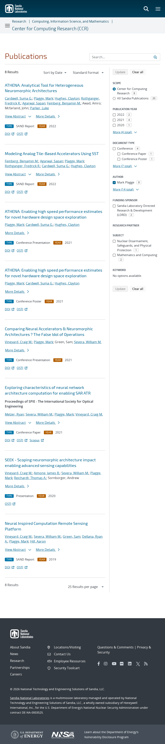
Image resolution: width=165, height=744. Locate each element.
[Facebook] (99, 664)
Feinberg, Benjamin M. (64, 103)
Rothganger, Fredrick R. (22, 166)
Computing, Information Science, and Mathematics (70, 21)
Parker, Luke (39, 108)
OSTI (20, 134)
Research (19, 21)
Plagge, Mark (43, 98)
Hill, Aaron (38, 541)
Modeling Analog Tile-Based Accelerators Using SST (52, 153)
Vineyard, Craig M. (18, 342)
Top (153, 739)
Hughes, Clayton (67, 98)
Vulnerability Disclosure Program (106, 737)
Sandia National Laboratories (29, 698)
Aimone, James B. (47, 473)
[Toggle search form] (146, 8)
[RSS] (147, 664)
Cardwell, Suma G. (18, 98)
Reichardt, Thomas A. (30, 478)
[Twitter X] (139, 664)
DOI (7, 134)
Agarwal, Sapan (33, 103)
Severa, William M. (87, 342)
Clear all (139, 72)
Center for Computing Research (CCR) (50, 28)
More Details (46, 116)
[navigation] (55, 73)
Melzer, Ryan (14, 414)
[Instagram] (107, 664)
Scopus (34, 440)
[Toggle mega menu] (158, 8)
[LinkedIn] (131, 664)
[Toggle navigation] (7, 25)
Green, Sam (71, 536)
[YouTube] (115, 664)
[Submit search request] (155, 57)
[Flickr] (123, 664)
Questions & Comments (115, 647)
